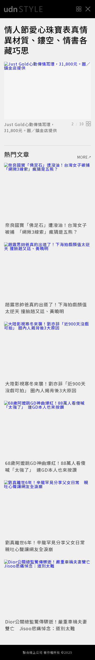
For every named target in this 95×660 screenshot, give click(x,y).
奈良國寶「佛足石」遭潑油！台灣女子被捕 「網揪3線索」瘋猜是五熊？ (46, 228)
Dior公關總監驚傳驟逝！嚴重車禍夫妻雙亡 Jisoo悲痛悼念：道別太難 (46, 625)
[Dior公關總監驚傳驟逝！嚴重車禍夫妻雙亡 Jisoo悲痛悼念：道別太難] (47, 588)
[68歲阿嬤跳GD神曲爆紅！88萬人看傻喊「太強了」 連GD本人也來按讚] (47, 430)
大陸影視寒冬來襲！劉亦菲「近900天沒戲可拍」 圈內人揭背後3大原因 (45, 387)
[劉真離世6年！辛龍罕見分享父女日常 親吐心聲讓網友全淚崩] (47, 509)
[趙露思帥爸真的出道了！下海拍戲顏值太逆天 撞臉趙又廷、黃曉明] (47, 271)
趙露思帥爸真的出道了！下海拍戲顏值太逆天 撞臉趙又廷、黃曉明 (46, 307)
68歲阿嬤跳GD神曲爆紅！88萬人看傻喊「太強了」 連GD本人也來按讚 (45, 466)
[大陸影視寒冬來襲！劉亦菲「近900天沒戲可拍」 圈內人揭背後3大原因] (47, 350)
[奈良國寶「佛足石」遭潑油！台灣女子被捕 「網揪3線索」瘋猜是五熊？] (47, 192)
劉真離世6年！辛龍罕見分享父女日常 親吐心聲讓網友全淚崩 (47, 545)
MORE (82, 157)
